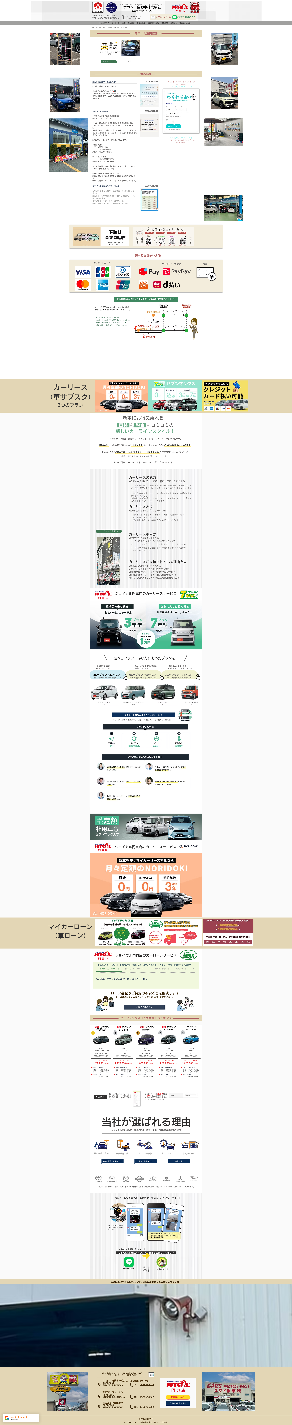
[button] (146, 752)
